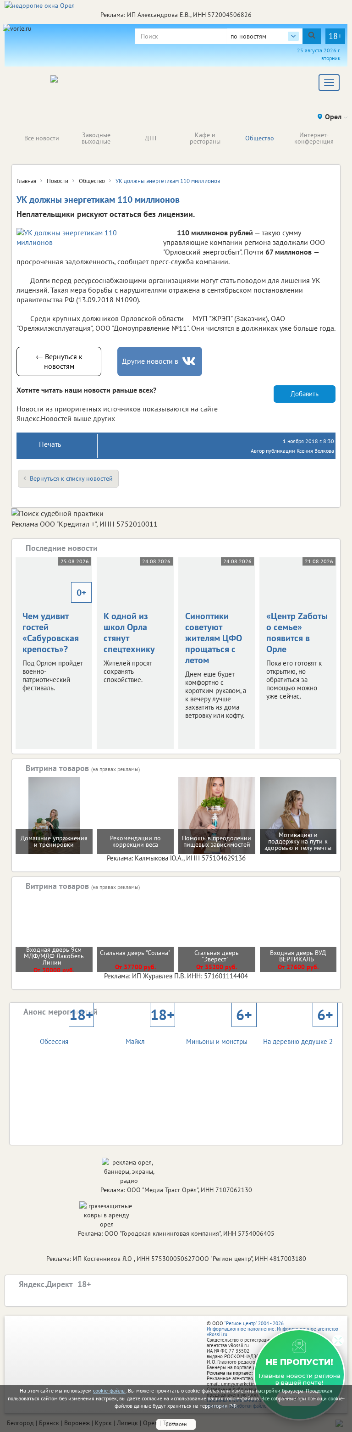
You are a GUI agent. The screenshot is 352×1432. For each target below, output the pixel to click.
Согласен (176, 1424)
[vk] (190, 361)
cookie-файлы (109, 1390)
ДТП (150, 138)
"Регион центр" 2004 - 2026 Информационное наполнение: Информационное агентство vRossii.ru (272, 1329)
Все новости (41, 138)
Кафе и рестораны (205, 138)
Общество (259, 138)
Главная (26, 181)
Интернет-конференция (314, 138)
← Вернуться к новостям (59, 361)
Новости (57, 181)
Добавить (305, 393)
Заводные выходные (96, 138)
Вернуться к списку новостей (71, 478)
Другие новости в (150, 361)
